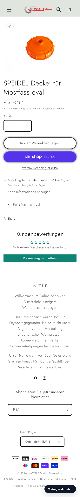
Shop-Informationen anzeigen (29, 191)
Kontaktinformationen (40, 486)
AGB (73, 479)
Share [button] (11, 218)
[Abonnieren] (66, 410)
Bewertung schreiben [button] (40, 258)
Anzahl (7, 116)
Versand (23, 108)
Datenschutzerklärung (53, 479)
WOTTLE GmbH (38, 473)
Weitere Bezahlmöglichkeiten (40, 168)
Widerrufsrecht (27, 479)
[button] (9, 9)
